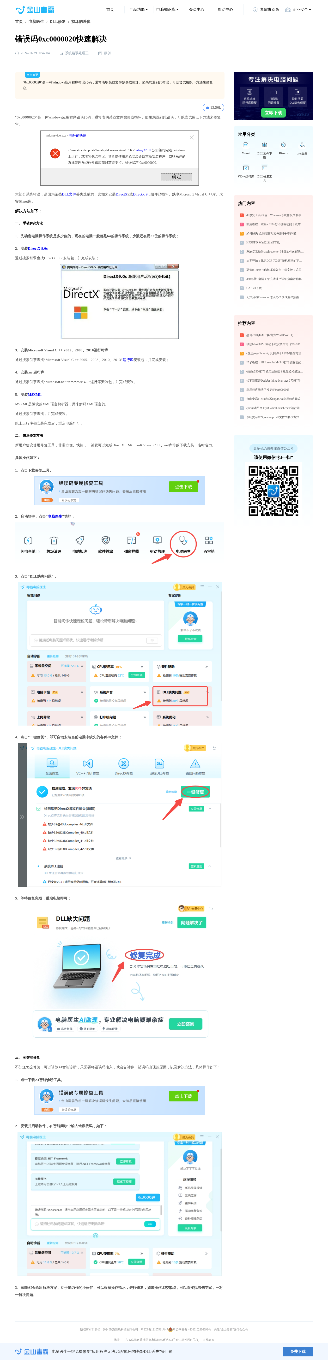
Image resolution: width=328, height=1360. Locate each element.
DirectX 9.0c (38, 248)
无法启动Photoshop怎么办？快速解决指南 (272, 297)
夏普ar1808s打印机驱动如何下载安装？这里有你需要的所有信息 (276, 270)
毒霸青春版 (269, 9)
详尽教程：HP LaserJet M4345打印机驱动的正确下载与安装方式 (276, 362)
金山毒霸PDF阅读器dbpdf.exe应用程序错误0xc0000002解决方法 (276, 399)
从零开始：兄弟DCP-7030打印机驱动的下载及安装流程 (276, 260)
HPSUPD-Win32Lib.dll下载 (263, 242)
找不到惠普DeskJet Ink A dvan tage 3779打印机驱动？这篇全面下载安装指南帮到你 (276, 380)
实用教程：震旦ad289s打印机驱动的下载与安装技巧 (276, 224)
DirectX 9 (140, 194)
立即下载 (273, 112)
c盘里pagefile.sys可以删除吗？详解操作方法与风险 (276, 353)
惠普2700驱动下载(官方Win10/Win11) (269, 335)
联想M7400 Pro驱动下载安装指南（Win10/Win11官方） (276, 344)
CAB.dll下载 (254, 288)
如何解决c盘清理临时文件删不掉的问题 (271, 233)
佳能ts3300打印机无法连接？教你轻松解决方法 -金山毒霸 (276, 371)
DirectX (122, 194)
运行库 (128, 360)
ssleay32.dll (143, 150)
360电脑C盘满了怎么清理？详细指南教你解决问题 (276, 279)
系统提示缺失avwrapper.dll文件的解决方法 (272, 417)
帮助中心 (225, 9)
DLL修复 (58, 21)
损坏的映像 (77, 135)
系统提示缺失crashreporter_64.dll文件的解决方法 (276, 251)
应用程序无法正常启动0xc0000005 (267, 389)
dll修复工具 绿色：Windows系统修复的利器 (273, 215)
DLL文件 (69, 194)
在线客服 (208, 1340)
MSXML (35, 394)
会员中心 (196, 9)
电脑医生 (36, 21)
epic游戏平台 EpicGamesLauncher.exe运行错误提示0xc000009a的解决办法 (276, 408)
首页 (110, 9)
